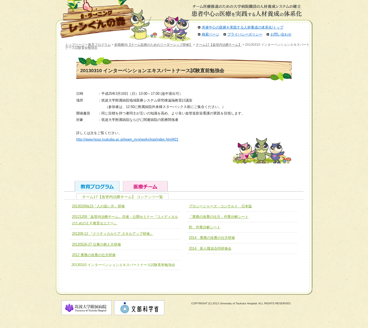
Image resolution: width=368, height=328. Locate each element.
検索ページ (210, 34)
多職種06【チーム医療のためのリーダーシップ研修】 (153, 45)
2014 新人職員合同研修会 (210, 248)
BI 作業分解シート (204, 227)
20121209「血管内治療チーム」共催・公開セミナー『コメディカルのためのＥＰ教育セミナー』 (125, 220)
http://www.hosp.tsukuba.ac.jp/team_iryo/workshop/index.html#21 (127, 139)
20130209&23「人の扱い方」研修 (98, 206)
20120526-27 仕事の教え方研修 (96, 244)
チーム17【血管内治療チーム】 (219, 45)
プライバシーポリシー (244, 34)
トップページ (75, 45)
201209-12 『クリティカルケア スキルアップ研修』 (112, 234)
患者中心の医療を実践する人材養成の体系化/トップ (242, 27)
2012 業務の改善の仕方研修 (94, 255)
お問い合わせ (280, 34)
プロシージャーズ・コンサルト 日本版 (220, 206)
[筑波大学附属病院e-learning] (93, 19)
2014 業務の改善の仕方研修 (212, 238)
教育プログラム (99, 45)
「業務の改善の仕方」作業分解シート (218, 217)
